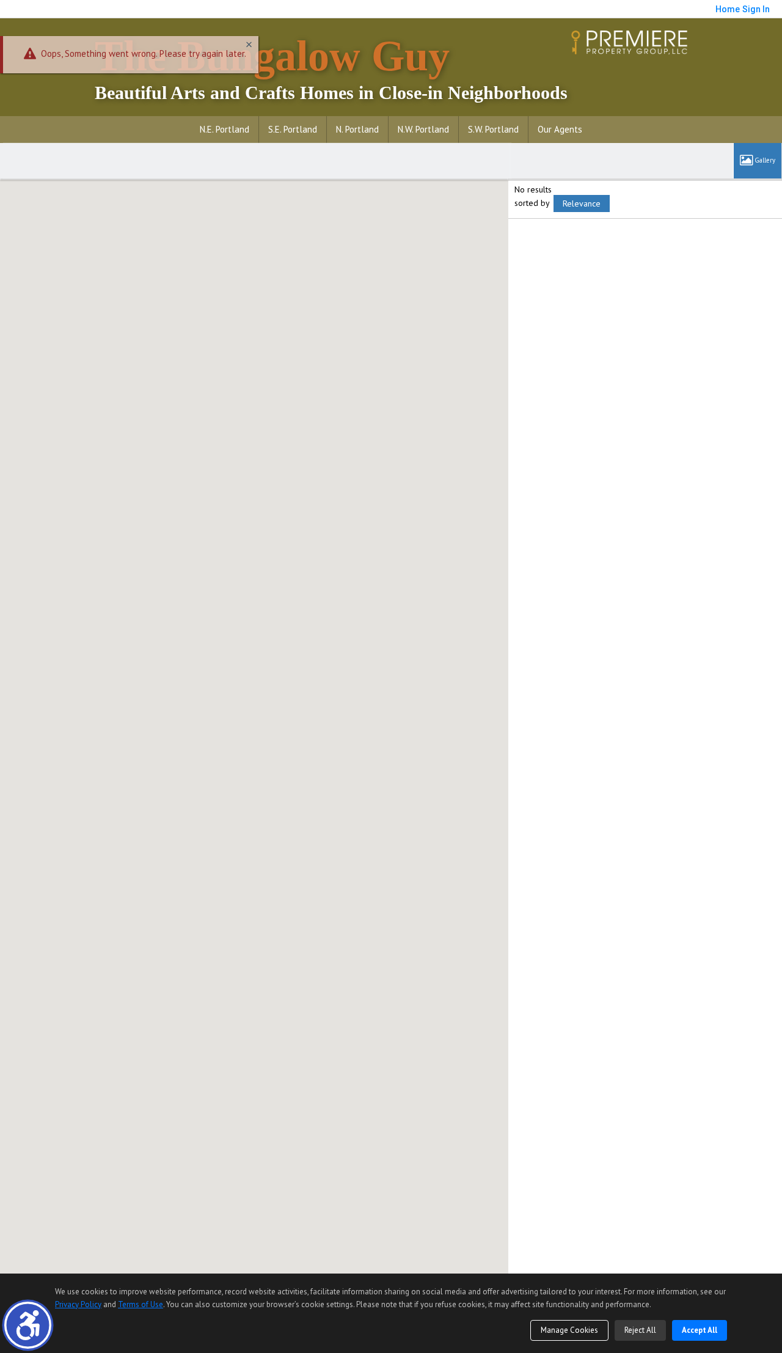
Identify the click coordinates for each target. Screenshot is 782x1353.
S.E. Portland (292, 129)
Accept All (699, 1330)
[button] (27, 1325)
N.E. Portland (224, 129)
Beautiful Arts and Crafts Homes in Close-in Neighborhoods (331, 67)
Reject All (640, 1330)
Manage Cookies (569, 1330)
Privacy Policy (78, 1304)
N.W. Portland (423, 129)
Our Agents (560, 129)
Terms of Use (140, 1304)
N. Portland (357, 129)
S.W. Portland (493, 129)
